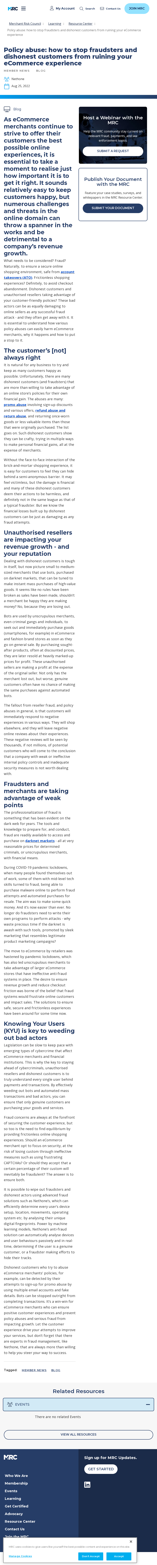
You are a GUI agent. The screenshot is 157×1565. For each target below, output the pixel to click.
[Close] (131, 1541)
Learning (54, 24)
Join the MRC (17, 1537)
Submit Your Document (113, 208)
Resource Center (80, 24)
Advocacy (14, 1514)
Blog (56, 1370)
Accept (119, 1556)
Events (22, 1404)
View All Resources (78, 1434)
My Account (65, 8)
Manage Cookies (20, 1556)
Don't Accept (91, 1556)
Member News (34, 1370)
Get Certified (16, 1506)
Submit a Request (113, 151)
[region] (70, 1550)
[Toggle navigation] (23, 8)
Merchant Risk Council (25, 24)
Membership (16, 1483)
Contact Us (15, 1529)
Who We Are (16, 1476)
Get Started (101, 1469)
